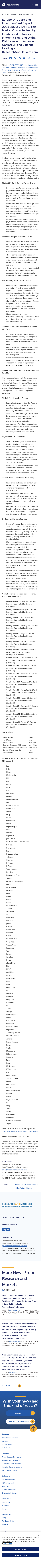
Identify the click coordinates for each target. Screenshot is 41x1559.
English (6, 1230)
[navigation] (37, 5)
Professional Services (30, 1184)
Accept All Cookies (20, 1555)
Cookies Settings (20, 1549)
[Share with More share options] (33, 58)
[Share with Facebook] (19, 58)
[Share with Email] (24, 58)
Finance (29, 1188)
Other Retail (19, 1188)
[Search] (32, 5)
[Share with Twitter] (15, 58)
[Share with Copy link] (29, 58)
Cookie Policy (7, 1543)
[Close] (38, 1535)
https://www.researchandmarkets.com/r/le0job (20, 1131)
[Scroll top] (33, 1428)
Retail (17, 1184)
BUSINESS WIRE (16, 65)
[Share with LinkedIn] (10, 58)
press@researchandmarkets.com (14, 1170)
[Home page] (10, 4)
